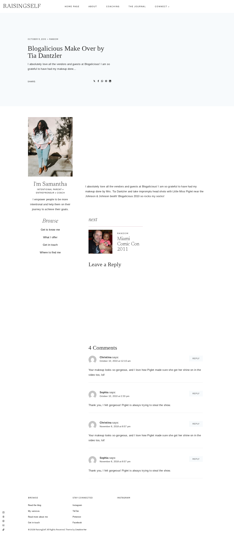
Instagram (77, 505)
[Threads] (3, 517)
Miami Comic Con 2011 (128, 244)
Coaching (113, 6)
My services (34, 511)
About (93, 6)
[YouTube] (3, 525)
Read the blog (34, 505)
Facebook (77, 522)
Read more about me (38, 517)
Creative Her (80, 529)
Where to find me (50, 252)
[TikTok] (3, 529)
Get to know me (50, 229)
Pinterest (77, 517)
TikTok (76, 511)
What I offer (50, 237)
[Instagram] (3, 512)
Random (53, 39)
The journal (137, 6)
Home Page (72, 6)
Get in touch (50, 244)
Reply (195, 358)
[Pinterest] (3, 521)
